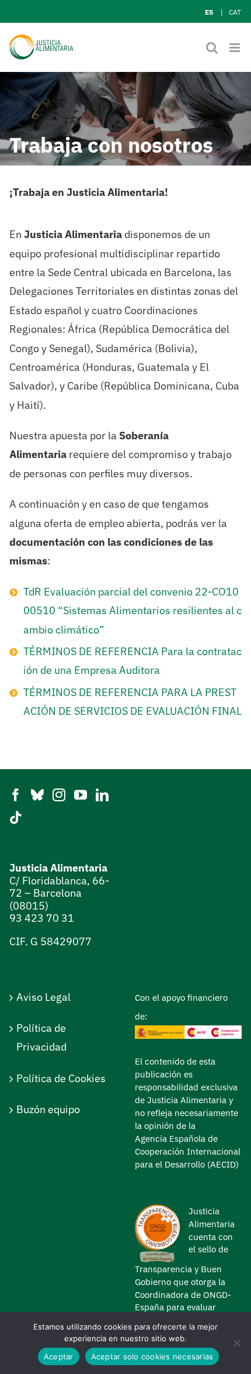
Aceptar (59, 1356)
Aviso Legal (43, 997)
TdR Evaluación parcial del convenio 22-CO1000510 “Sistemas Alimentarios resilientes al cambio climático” (132, 610)
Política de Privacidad (41, 1037)
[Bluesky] (37, 794)
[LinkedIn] (102, 794)
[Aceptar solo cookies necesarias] (236, 1343)
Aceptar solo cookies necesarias (152, 1356)
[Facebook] (15, 794)
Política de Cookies (61, 1078)
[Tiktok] (15, 817)
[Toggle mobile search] (212, 48)
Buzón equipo (48, 1109)
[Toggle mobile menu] (235, 48)
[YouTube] (80, 794)
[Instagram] (59, 794)
